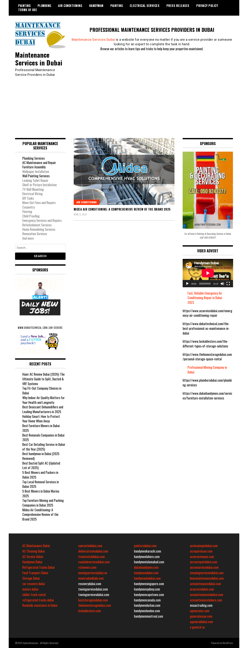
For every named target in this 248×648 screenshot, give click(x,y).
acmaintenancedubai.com (205, 583)
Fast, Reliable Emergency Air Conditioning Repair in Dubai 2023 (205, 298)
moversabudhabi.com (91, 578)
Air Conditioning (70, 5)
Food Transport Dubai (35, 572)
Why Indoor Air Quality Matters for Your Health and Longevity (43, 400)
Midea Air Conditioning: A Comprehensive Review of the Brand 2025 (122, 209)
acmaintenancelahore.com (206, 600)
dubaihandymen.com (146, 567)
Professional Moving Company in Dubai (207, 369)
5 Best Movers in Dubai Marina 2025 (40, 493)
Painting (24, 5)
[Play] (187, 283)
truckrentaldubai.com (91, 556)
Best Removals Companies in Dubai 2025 (43, 437)
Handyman (96, 5)
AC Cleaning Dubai (33, 551)
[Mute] (222, 283)
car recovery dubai (33, 583)
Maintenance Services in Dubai (38, 58)
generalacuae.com (201, 616)
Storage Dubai (31, 578)
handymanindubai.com (147, 578)
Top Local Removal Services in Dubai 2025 (40, 484)
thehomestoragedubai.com (94, 605)
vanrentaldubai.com (90, 545)
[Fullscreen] (228, 283)
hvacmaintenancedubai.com (207, 578)
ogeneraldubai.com (201, 621)
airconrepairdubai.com (203, 561)
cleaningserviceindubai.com (206, 572)
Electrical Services (145, 5)
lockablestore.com (89, 610)
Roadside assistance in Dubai (39, 605)
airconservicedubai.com (204, 567)
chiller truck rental (34, 594)
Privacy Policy (207, 5)
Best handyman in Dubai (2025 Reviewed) (40, 456)
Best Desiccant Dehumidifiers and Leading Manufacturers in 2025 (42, 409)
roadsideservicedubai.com (94, 561)
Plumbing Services (33, 158)
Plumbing (44, 5)
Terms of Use (27, 10)
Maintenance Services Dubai (93, 39)
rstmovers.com (87, 567)
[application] (208, 273)
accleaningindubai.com (204, 545)
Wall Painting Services (36, 175)
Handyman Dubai (32, 561)
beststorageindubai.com (93, 600)
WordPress (227, 643)
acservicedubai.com (202, 589)
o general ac (197, 627)
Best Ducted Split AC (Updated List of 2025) (41, 465)
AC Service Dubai (32, 556)
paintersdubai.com (145, 545)
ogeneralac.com (199, 610)
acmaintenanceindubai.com (206, 594)
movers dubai (30, 589)
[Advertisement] (124, 104)
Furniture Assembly (34, 167)
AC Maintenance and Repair (39, 162)
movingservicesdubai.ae (92, 572)
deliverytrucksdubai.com (93, 551)
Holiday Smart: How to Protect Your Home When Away (41, 418)
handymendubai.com (146, 572)
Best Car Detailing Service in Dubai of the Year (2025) (43, 446)
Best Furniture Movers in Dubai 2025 (41, 428)
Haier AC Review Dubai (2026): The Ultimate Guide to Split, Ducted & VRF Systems (43, 379)
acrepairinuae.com (201, 551)
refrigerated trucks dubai (38, 600)
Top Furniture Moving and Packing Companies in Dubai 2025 (43, 502)
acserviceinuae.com (202, 556)
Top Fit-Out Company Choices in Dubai (41, 390)
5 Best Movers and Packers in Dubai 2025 (40, 474)
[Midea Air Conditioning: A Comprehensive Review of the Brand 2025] (124, 171)
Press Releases (177, 5)
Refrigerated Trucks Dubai (38, 567)
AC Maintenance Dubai (36, 545)
